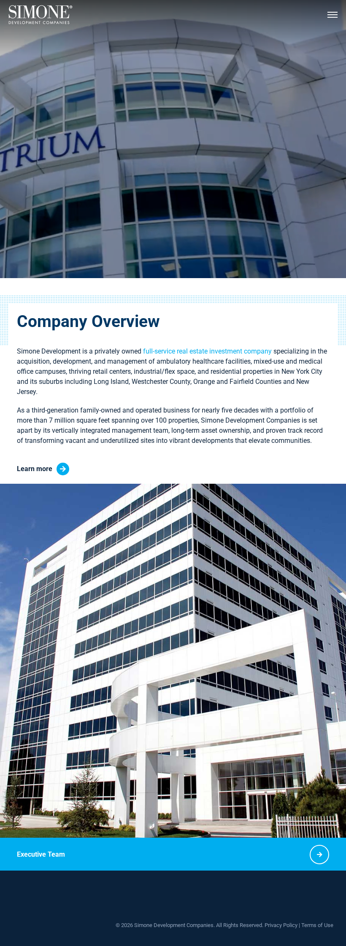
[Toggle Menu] (332, 15)
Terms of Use (317, 925)
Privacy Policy (281, 925)
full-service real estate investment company (207, 351)
